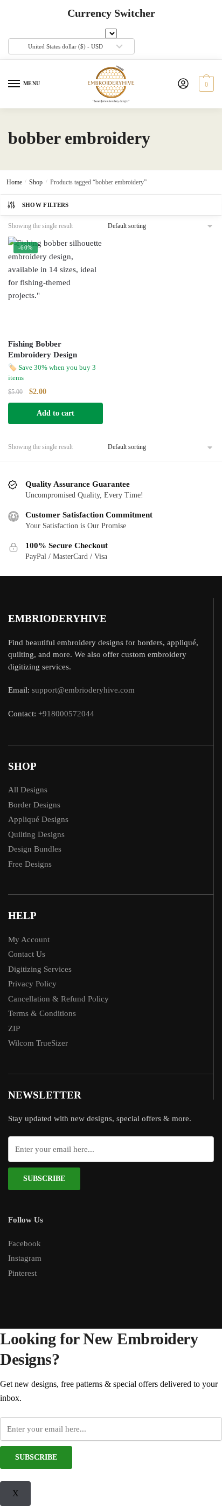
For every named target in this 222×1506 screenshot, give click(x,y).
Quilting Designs (36, 834)
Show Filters (45, 205)
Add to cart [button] (55, 413)
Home (14, 182)
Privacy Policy (32, 983)
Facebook (24, 1243)
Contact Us (26, 954)
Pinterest (22, 1273)
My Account (29, 939)
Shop (36, 182)
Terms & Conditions (42, 1013)
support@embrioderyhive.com (82, 690)
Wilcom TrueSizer (38, 1043)
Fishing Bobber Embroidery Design (42, 349)
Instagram (24, 1258)
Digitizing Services (40, 969)
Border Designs (34, 804)
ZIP (14, 1028)
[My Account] (183, 84)
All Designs (27, 789)
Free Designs (30, 864)
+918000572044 (66, 713)
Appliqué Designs (38, 819)
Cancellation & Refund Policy (58, 998)
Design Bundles (34, 849)
